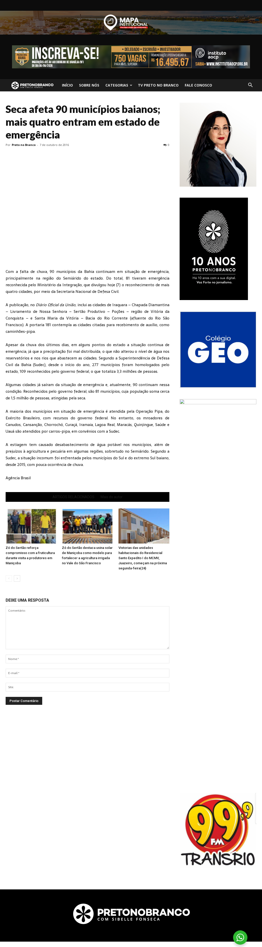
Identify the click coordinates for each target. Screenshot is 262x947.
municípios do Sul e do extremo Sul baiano (130, 458)
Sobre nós (89, 85)
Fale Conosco (198, 85)
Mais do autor (112, 497)
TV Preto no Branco (158, 85)
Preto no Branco (24, 145)
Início (67, 85)
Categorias (116, 85)
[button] (250, 85)
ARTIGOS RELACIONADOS (73, 497)
